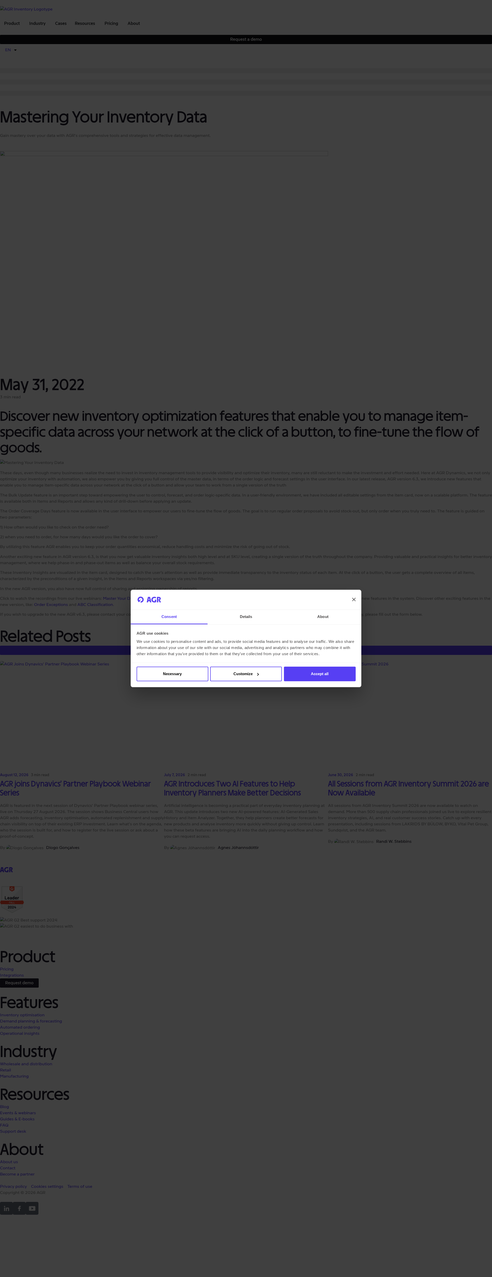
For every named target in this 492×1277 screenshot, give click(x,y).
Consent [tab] (169, 616)
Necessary (172, 674)
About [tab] (323, 616)
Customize (243, 674)
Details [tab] (246, 616)
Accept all (320, 674)
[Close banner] (354, 599)
